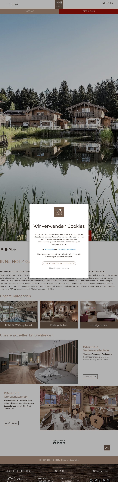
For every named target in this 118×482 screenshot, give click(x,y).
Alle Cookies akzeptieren (59, 263)
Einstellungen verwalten (59, 268)
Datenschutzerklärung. (67, 249)
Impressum (49, 249)
